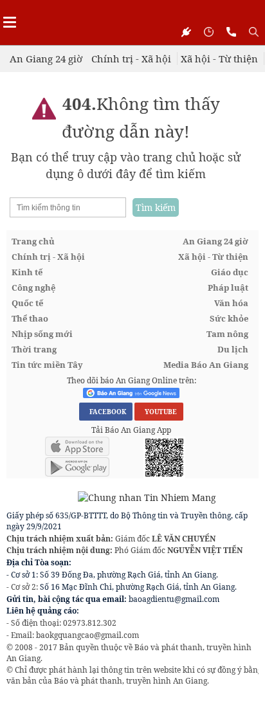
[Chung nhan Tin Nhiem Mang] (111, 497)
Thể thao (30, 318)
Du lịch (232, 349)
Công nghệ (33, 287)
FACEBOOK (106, 411)
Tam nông (227, 334)
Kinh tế (27, 272)
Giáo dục (229, 272)
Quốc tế (27, 303)
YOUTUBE (159, 411)
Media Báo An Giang (205, 364)
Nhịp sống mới (42, 334)
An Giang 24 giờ (46, 58)
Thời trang (34, 349)
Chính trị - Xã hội (131, 58)
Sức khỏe (229, 318)
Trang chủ (33, 241)
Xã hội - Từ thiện (219, 58)
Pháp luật (228, 287)
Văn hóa (231, 303)
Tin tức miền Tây (47, 364)
